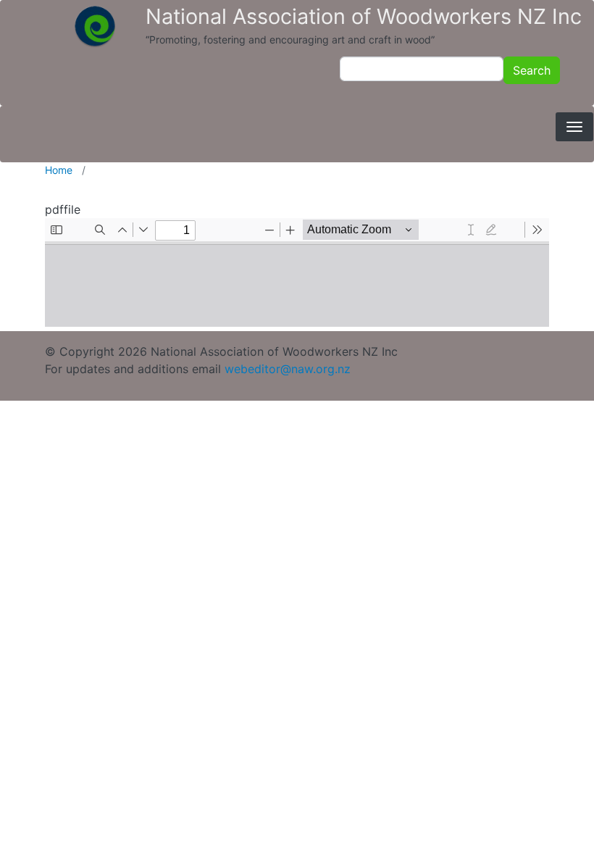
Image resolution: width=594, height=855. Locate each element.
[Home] (94, 19)
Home (58, 170)
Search (532, 70)
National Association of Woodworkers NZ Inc (364, 16)
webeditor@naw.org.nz (288, 369)
